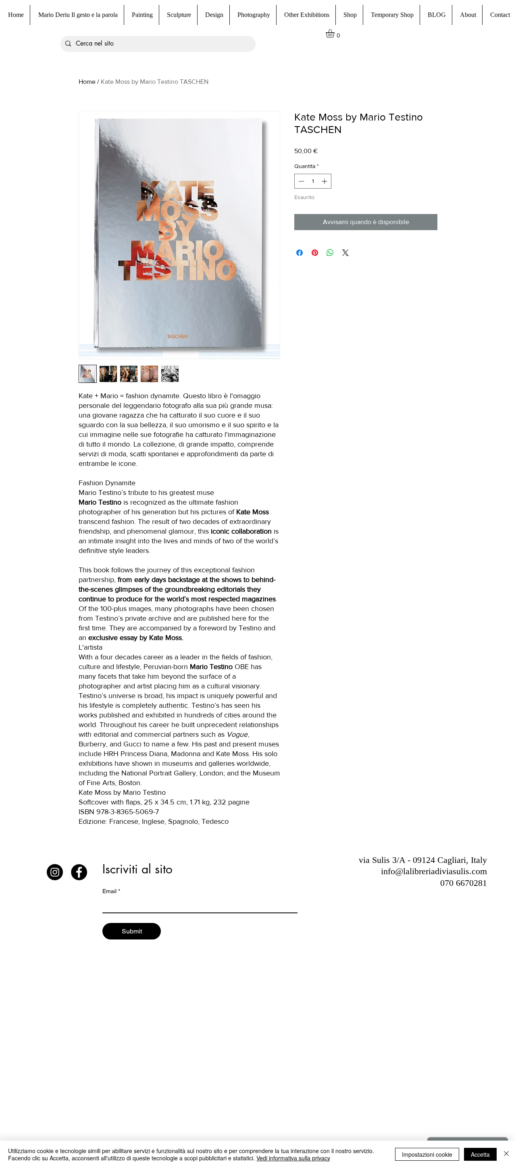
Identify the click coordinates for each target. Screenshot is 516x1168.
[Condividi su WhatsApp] (330, 253)
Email (111, 891)
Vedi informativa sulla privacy (293, 1158)
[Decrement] (300, 181)
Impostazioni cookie (427, 1154)
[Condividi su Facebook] (299, 253)
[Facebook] (79, 872)
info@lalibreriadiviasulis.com (434, 871)
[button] (349, 15)
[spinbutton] (313, 181)
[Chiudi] (506, 1154)
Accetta (480, 1154)
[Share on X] (345, 253)
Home (87, 81)
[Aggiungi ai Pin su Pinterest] (315, 253)
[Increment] (325, 181)
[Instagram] (55, 872)
